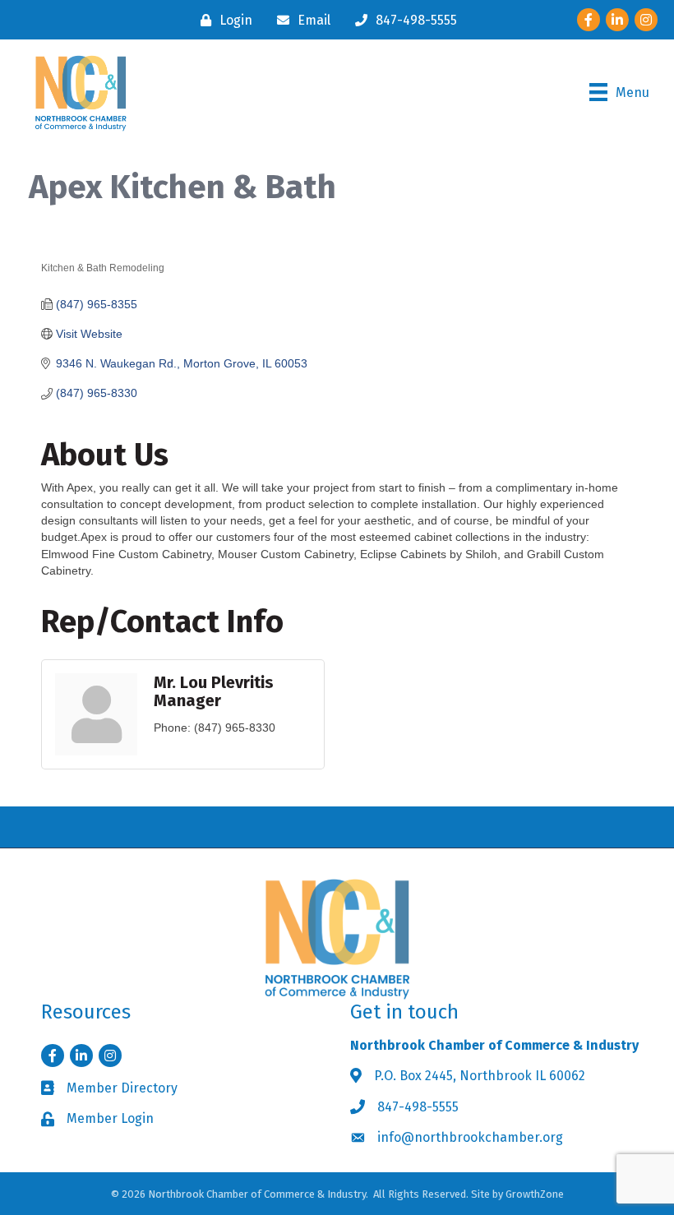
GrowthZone (534, 1194)
